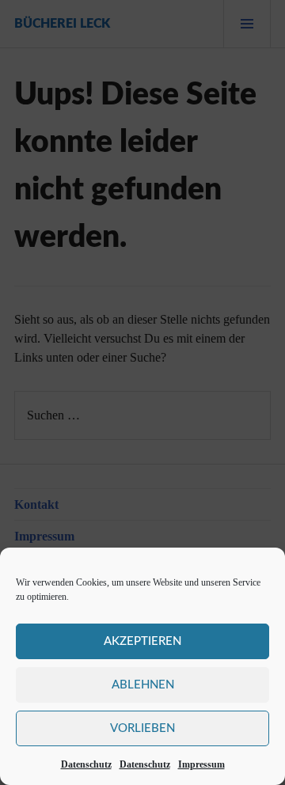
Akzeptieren (142, 641)
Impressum (201, 764)
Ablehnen (143, 685)
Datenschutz (86, 764)
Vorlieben (142, 728)
